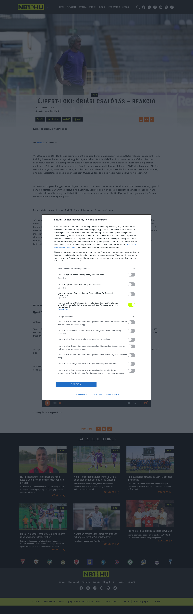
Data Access (96, 394)
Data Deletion (80, 394)
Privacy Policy (112, 394)
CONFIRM (76, 384)
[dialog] (96, 307)
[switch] (131, 275)
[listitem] (96, 268)
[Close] (145, 220)
